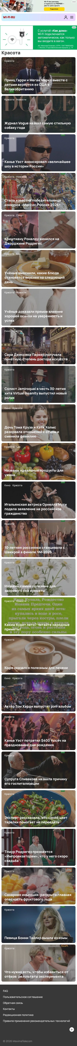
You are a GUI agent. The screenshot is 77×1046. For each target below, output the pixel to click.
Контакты (9, 1009)
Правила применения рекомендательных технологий (36, 1021)
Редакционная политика (18, 1015)
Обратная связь (13, 1003)
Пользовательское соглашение (23, 997)
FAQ (5, 991)
